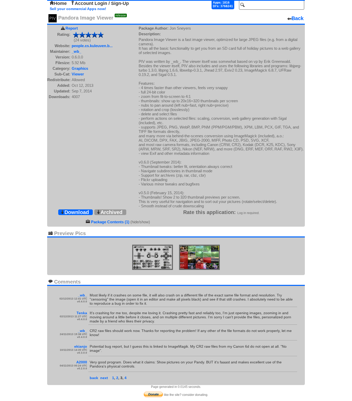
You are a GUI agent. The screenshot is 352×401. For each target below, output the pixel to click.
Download (76, 212)
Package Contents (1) (110, 222)
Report (71, 28)
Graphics (80, 68)
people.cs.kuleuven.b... (92, 46)
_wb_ (76, 51)
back (94, 378)
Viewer (78, 74)
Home (60, 3)
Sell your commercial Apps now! (78, 9)
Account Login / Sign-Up (102, 3)
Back (297, 18)
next (104, 378)
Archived (111, 212)
